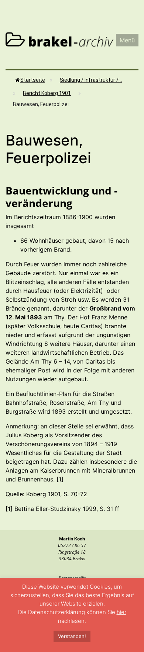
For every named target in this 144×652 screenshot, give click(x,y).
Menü (127, 40)
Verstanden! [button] (72, 636)
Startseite (32, 80)
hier (121, 612)
